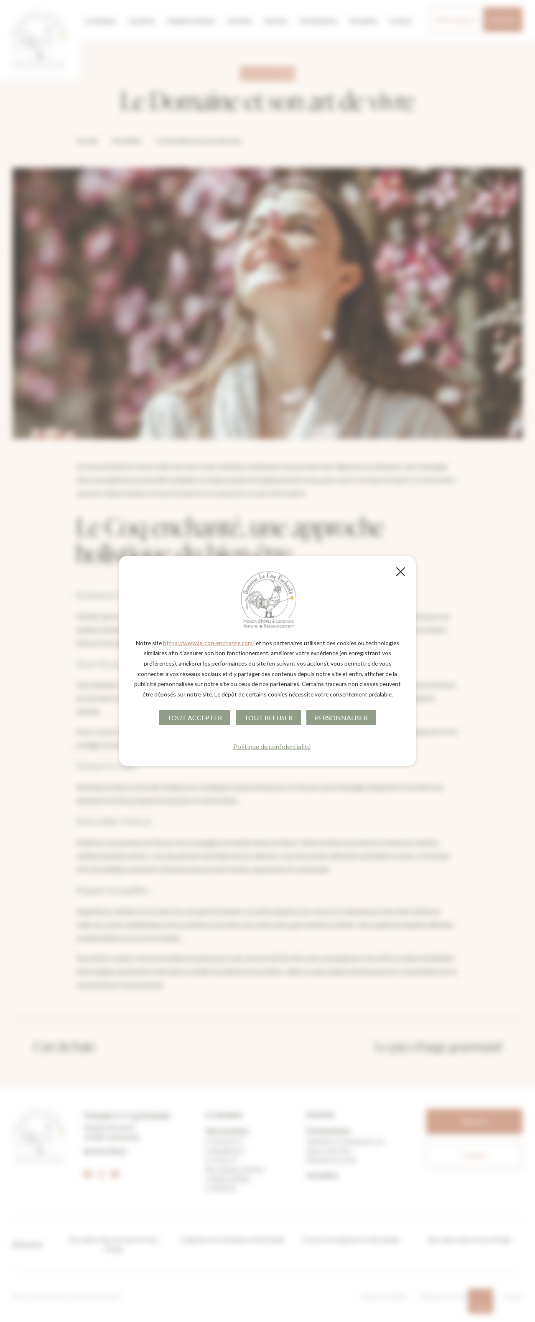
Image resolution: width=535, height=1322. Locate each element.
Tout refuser (268, 718)
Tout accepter (194, 718)
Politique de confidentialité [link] (272, 746)
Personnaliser (341, 718)
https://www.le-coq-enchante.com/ (209, 642)
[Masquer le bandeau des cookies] (400, 572)
